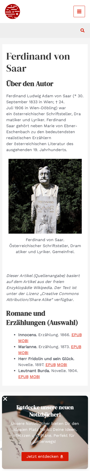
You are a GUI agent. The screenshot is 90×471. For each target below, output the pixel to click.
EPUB (77, 334)
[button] (82, 30)
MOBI (23, 340)
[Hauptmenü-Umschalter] (79, 11)
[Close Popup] (5, 399)
